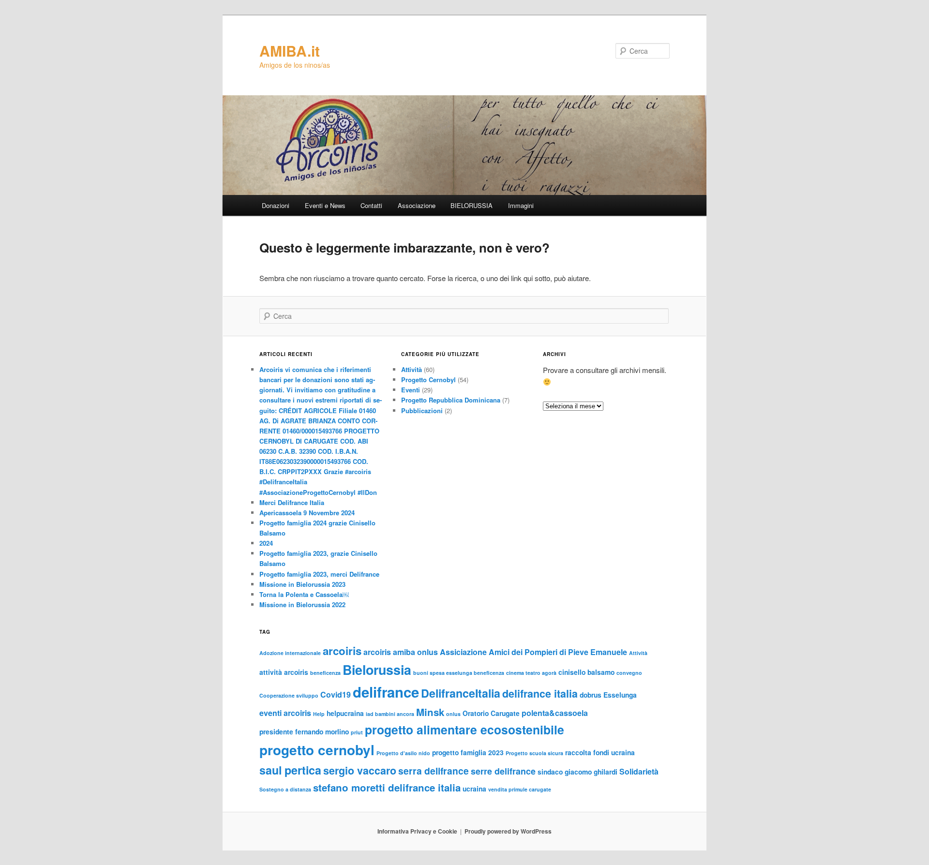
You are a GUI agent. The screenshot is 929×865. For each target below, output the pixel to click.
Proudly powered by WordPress (508, 831)
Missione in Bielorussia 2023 (302, 584)
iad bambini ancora (390, 713)
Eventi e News (325, 205)
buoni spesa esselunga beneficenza (458, 672)
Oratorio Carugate (491, 713)
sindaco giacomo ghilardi (577, 771)
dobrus (590, 695)
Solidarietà (639, 771)
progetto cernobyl (317, 750)
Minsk (430, 712)
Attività (411, 369)
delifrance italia (540, 693)
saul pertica (290, 770)
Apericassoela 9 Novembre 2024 (307, 512)
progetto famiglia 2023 (468, 752)
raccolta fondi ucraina (600, 752)
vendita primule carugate (519, 789)
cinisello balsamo (586, 672)
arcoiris (342, 650)
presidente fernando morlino (304, 731)
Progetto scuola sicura (534, 753)
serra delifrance (433, 770)
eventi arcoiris (285, 712)
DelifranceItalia (460, 693)
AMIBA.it (289, 50)
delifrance (386, 692)
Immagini (521, 205)
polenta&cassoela (555, 712)
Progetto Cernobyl (428, 379)
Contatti (371, 205)
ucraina (474, 788)
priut (357, 732)
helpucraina (345, 713)
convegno (629, 672)
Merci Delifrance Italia (291, 502)
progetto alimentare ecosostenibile (464, 729)
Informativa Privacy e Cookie (417, 831)
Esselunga (620, 695)
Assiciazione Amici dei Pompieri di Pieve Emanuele (533, 651)
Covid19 (335, 694)
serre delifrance (503, 771)
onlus (453, 713)
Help (319, 713)
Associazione (416, 205)
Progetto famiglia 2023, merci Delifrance (319, 574)
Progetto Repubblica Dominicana (450, 399)
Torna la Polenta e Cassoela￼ (304, 594)
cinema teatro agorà (531, 672)
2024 (266, 543)
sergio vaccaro (359, 770)
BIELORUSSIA (471, 205)
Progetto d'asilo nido (403, 753)
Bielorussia (377, 669)
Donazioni (275, 205)
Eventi (410, 389)
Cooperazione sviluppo (288, 695)
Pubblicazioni (422, 410)
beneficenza (325, 672)
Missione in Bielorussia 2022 (302, 604)
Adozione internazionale (290, 652)
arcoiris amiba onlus (400, 651)
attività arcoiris (283, 672)
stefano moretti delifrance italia (387, 787)
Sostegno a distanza (285, 789)
